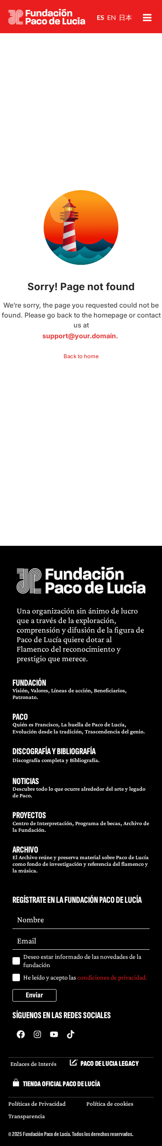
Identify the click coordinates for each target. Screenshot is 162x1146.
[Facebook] (20, 1034)
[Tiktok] (70, 1034)
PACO (20, 717)
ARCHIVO (25, 849)
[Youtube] (54, 1034)
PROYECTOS (29, 815)
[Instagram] (37, 1034)
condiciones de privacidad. (112, 977)
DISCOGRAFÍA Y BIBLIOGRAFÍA (54, 751)
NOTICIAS (25, 781)
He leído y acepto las (85, 977)
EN (111, 17)
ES (100, 17)
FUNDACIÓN (29, 683)
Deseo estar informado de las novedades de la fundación (82, 960)
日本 (125, 17)
